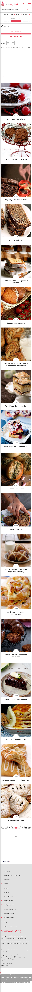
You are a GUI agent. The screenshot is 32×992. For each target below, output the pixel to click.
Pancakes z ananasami (16, 740)
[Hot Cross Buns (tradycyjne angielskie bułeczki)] (16, 550)
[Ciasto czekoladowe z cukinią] (16, 680)
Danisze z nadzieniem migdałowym (16, 780)
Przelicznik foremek (9, 917)
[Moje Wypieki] (9, 4)
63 (29, 827)
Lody (19, 18)
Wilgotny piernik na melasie (16, 200)
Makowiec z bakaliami (16, 119)
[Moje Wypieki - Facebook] (3, 931)
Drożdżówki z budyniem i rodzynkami (16, 613)
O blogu (6, 867)
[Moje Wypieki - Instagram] (7, 931)
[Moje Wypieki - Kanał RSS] (19, 931)
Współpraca (7, 879)
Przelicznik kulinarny (9, 913)
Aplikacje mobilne (8, 900)
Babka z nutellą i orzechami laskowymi (16, 656)
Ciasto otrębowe (16, 240)
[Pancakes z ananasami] (16, 720)
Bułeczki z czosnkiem (16, 489)
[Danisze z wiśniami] (16, 801)
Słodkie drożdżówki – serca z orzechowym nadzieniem (16, 364)
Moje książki (7, 871)
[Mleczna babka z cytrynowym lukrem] (16, 261)
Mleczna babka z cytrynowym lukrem (16, 281)
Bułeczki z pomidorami (16, 323)
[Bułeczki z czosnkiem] (16, 469)
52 (13, 827)
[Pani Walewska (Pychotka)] (16, 386)
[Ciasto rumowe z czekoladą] (16, 140)
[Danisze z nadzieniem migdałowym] (16, 760)
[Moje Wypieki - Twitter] (11, 931)
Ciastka (25, 15)
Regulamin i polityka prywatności (12, 875)
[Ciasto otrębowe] (16, 220)
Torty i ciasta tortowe (11, 21)
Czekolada (24, 21)
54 (19, 827)
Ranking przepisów (9, 905)
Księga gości (7, 922)
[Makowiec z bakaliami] (16, 99)
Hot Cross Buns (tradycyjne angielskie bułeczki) (16, 570)
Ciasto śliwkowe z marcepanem (16, 446)
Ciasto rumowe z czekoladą (16, 159)
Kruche (18, 15)
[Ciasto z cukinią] (16, 509)
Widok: (3, 43)
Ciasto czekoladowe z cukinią (16, 699)
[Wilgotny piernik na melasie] (16, 180)
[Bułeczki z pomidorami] (16, 303)
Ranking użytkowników (10, 909)
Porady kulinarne (8, 896)
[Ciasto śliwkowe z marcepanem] (16, 427)
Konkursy (6, 892)
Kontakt (6, 883)
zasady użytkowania (13, 960)
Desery (13, 18)
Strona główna (5, 48)
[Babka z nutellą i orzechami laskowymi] (16, 635)
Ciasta (6, 15)
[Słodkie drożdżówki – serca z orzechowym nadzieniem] (16, 344)
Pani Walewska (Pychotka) (16, 406)
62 (26, 827)
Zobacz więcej (16, 21)
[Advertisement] (16, 64)
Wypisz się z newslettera (10, 926)
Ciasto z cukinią (16, 529)
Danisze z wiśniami (16, 820)
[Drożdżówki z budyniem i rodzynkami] (16, 592)
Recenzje (6, 888)
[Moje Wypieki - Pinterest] (15, 931)
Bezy (12, 15)
